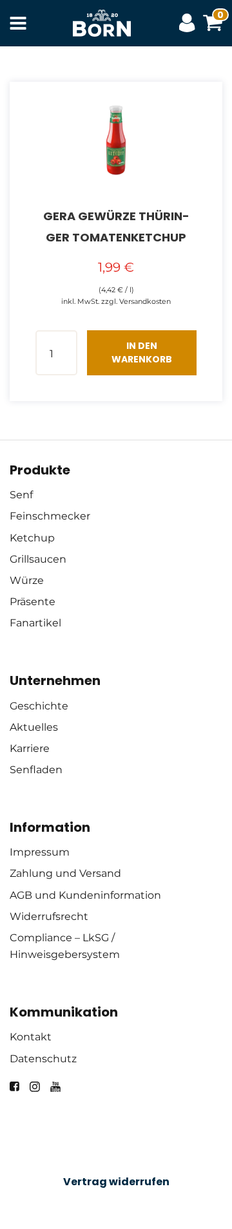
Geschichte (39, 706)
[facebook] (14, 1086)
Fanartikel (35, 623)
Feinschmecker (50, 516)
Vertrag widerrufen (116, 1181)
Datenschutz (43, 1059)
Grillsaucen (38, 559)
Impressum (40, 852)
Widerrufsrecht (49, 916)
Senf (21, 495)
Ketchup (32, 538)
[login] (190, 23)
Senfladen (36, 770)
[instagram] (35, 1087)
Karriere (30, 748)
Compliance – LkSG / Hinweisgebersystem (65, 946)
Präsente (32, 602)
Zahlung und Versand (65, 873)
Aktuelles (34, 727)
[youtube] (55, 1087)
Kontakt (31, 1037)
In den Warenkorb (141, 352)
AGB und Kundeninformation (85, 895)
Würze (27, 580)
